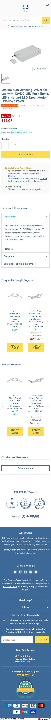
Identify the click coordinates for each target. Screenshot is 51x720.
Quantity (5, 139)
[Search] (46, 20)
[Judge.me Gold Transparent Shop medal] (39, 503)
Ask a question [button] (25, 468)
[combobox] (21, 20)
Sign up (42, 639)
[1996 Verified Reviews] (25, 699)
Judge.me (35, 671)
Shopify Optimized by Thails (12, 718)
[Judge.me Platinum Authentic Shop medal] (25, 503)
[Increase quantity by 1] (26, 145)
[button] (25, 216)
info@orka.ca (31, 583)
